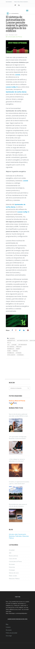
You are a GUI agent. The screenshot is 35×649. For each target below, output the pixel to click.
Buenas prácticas (13, 555)
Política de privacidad (11, 633)
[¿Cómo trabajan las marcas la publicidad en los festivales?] (16, 470)
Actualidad (11, 550)
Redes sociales (13, 575)
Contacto (8, 627)
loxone (14, 344)
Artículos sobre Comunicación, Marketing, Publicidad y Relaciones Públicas (19, 536)
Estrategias (12, 570)
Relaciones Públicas (14, 578)
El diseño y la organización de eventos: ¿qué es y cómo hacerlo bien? (19, 482)
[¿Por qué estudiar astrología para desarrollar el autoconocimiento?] (16, 447)
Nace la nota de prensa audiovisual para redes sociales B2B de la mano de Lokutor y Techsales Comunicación (19, 415)
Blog (7, 624)
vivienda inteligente (14, 353)
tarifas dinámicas (12, 351)
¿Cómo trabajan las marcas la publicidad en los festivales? (17, 460)
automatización (22, 340)
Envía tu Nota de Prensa (17, 400)
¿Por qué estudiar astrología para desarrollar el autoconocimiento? (17, 437)
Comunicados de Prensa (15, 37)
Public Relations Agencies (21, 1)
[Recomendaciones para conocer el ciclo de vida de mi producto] (16, 515)
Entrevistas (12, 567)
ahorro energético (11, 339)
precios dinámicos (14, 347)
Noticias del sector (14, 573)
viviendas (20, 354)
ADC (10, 553)
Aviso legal (9, 635)
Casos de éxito (13, 558)
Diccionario (9, 1)
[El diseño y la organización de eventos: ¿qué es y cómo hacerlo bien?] (16, 493)
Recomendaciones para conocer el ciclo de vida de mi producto (18, 505)
